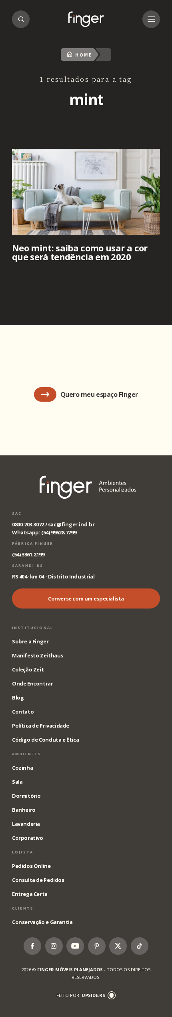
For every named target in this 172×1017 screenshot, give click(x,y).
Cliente (22, 908)
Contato (23, 711)
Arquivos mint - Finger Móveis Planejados (86, 19)
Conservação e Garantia (42, 922)
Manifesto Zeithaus (37, 655)
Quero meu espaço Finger (99, 394)
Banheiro (24, 809)
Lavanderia (26, 823)
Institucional (32, 627)
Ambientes (26, 753)
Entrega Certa (30, 894)
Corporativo (27, 837)
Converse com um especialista (86, 598)
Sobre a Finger (30, 641)
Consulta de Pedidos (38, 880)
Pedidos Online (31, 865)
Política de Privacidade (40, 725)
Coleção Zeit (28, 669)
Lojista (22, 852)
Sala (17, 781)
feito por (80, 995)
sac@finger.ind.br (71, 524)
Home (83, 55)
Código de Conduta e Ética (45, 739)
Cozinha (22, 767)
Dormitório (26, 795)
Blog (18, 697)
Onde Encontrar (32, 683)
